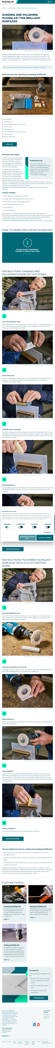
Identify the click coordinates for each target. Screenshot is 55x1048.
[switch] (21, 527)
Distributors (46, 1016)
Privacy (9, 1041)
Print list (9, 144)
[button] (27, 67)
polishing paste (10, 487)
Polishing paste (8, 129)
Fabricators (46, 1018)
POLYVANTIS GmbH (47, 1043)
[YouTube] (38, 1024)
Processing (12, 8)
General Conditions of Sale (27, 1043)
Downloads (46, 1014)
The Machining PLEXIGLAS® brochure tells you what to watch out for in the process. (27, 220)
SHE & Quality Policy (33, 1043)
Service (4, 8)
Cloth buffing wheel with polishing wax (15, 131)
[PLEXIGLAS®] (8, 2)
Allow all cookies (45, 537)
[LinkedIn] (34, 1024)
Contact (5, 1036)
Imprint (4, 1041)
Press (39, 1041)
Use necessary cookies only (27, 537)
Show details (47, 532)
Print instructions (13, 549)
